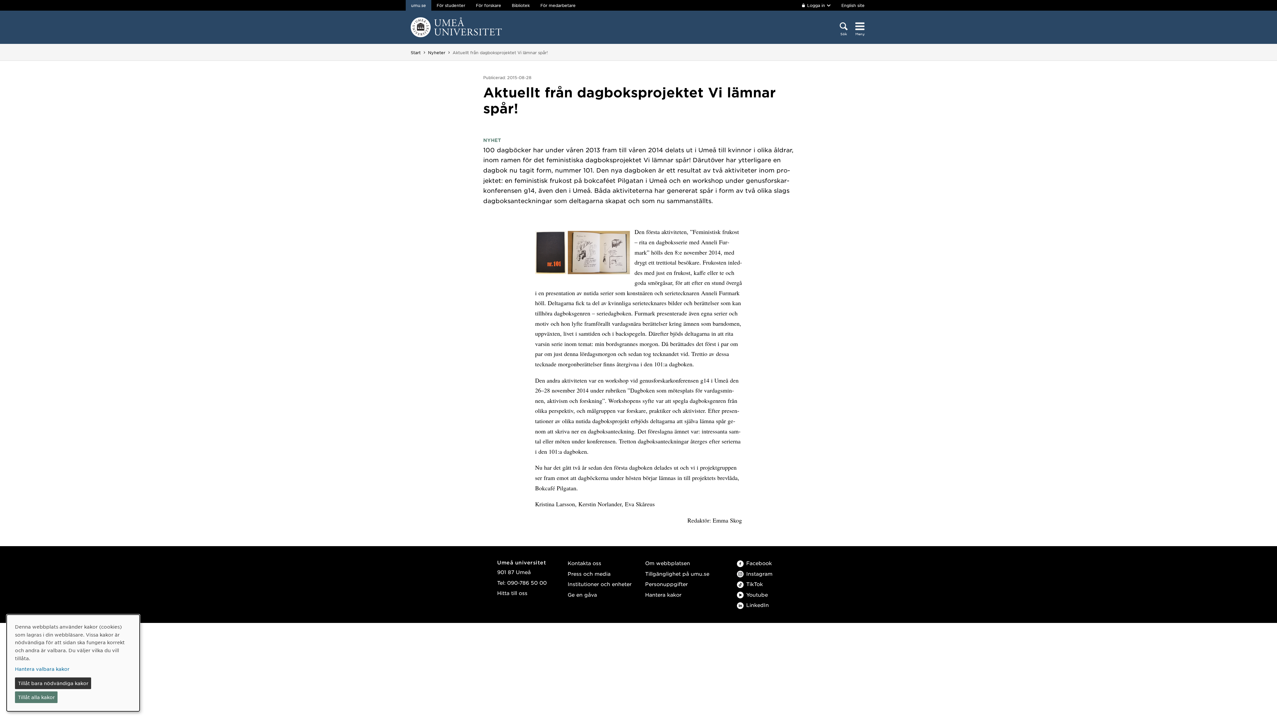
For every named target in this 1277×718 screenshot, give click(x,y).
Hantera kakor (663, 594)
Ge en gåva (582, 594)
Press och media (589, 573)
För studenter (451, 5)
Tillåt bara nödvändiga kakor (53, 683)
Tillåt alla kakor (36, 697)
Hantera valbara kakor (42, 669)
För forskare (488, 5)
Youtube (757, 594)
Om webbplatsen (667, 563)
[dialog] (73, 663)
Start (416, 52)
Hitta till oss (512, 593)
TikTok (754, 584)
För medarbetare (558, 5)
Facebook (759, 563)
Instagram (759, 573)
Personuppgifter (666, 584)
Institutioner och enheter (600, 584)
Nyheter (436, 52)
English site (853, 5)
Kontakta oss (584, 563)
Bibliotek (521, 5)
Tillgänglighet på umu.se (677, 573)
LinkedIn (757, 605)
